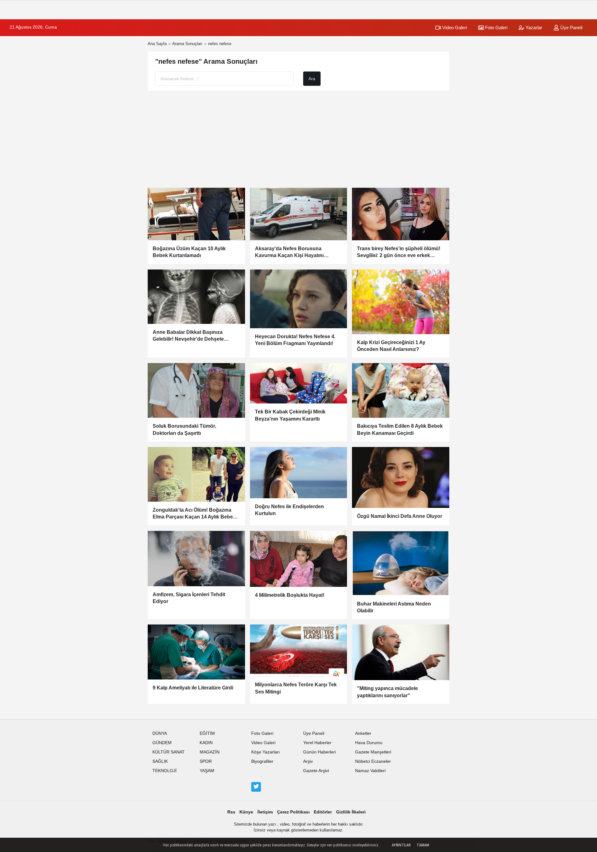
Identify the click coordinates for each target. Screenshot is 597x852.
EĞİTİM (207, 733)
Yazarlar (533, 27)
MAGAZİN (210, 752)
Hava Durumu (368, 742)
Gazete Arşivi (316, 770)
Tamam (423, 845)
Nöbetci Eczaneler (373, 761)
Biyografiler (262, 761)
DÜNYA (159, 733)
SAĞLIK (160, 761)
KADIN (206, 742)
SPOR (206, 761)
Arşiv (308, 761)
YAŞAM (207, 770)
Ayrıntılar (401, 845)
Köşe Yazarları (265, 752)
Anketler (363, 733)
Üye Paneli (570, 27)
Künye (246, 812)
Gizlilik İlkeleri (351, 812)
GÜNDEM (162, 742)
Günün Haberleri (319, 752)
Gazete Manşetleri (373, 752)
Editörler (323, 812)
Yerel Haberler (317, 742)
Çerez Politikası (293, 812)
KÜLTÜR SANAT (168, 752)
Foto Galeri (495, 27)
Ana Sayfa (157, 43)
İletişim (265, 812)
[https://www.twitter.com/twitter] (256, 786)
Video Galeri (454, 27)
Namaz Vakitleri (370, 770)
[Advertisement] (298, 139)
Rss (231, 812)
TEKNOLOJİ (164, 770)
